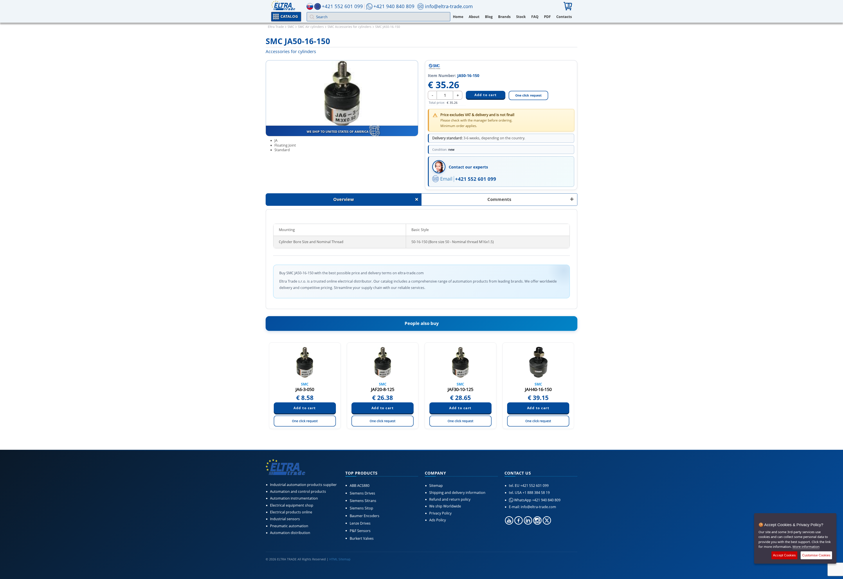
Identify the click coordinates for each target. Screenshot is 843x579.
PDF (547, 16)
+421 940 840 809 (393, 6)
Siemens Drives (362, 493)
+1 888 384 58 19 (536, 492)
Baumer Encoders (364, 515)
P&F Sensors (360, 530)
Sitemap (436, 485)
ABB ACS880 (359, 485)
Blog (489, 16)
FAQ (535, 16)
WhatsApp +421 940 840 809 (536, 500)
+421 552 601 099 (475, 179)
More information (806, 546)
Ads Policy (437, 520)
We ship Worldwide (445, 506)
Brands (504, 16)
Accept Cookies (784, 555)
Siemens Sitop (361, 508)
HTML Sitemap (340, 559)
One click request (528, 95)
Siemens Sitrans (363, 500)
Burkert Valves (362, 538)
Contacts (564, 16)
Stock (521, 16)
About (474, 16)
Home (458, 16)
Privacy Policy (440, 513)
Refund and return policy (449, 499)
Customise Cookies (816, 555)
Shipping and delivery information (457, 492)
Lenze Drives (360, 523)
